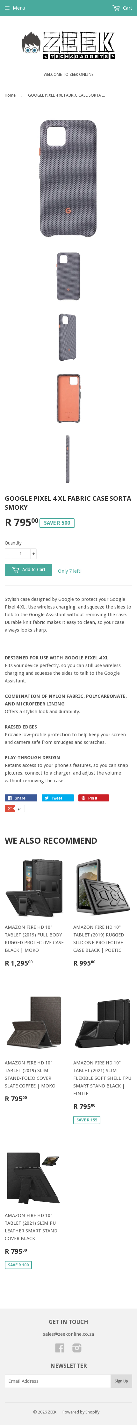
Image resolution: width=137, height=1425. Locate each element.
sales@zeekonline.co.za (68, 1334)
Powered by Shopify (80, 1412)
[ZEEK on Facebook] (60, 1350)
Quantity (13, 542)
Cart (127, 8)
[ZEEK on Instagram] (77, 1350)
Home (10, 95)
